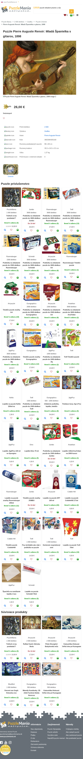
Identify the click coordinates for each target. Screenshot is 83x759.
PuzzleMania (11, 209)
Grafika (29, 22)
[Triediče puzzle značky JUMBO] (25, 512)
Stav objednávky (37, 729)
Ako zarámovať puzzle (74, 735)
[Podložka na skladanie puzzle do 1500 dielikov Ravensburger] (5, 277)
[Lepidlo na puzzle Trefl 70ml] (65, 559)
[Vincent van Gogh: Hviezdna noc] (5, 705)
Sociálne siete (52, 735)
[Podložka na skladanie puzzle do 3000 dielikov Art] (45, 277)
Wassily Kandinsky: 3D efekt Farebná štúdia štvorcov (31, 693)
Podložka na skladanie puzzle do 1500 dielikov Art (51, 312)
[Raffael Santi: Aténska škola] (25, 658)
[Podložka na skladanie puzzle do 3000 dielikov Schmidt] (25, 277)
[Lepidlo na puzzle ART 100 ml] (45, 512)
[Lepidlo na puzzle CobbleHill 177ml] (65, 512)
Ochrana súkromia (37, 747)
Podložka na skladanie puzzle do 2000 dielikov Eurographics (31, 312)
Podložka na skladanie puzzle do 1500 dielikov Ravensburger (11, 265)
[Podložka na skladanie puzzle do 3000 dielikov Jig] (5, 372)
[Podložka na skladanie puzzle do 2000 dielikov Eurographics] (25, 325)
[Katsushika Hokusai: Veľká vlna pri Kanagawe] (65, 658)
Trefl (71, 209)
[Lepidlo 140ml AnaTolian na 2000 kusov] (65, 465)
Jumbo (31, 209)
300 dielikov (31, 687)
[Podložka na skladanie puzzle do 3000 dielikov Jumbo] (25, 230)
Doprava (34, 732)
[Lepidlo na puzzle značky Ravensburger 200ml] (5, 513)
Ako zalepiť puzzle (72, 732)
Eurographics (31, 303)
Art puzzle (51, 256)
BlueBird (11, 684)
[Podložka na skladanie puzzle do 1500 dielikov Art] (45, 325)
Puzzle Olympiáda (54, 729)
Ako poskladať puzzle (73, 738)
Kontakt (33, 750)
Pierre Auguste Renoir (52, 135)
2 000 (46, 127)
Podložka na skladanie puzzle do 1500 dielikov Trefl (31, 406)
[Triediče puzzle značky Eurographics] (25, 371)
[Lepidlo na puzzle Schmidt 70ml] (25, 606)
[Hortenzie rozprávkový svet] (45, 559)
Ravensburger (51, 209)
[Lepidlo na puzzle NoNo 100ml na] (5, 418)
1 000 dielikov (11, 212)
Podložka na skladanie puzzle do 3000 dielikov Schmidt (31, 265)
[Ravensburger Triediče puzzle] (65, 277)
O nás (33, 738)
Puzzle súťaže (52, 732)
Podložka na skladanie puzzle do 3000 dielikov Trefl (71, 218)
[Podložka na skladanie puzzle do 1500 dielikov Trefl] (25, 419)
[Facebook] (1, 743)
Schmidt (31, 256)
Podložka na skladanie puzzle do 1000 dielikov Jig (51, 359)
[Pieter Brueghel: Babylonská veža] (45, 658)
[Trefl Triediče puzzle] (65, 371)
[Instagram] (10, 743)
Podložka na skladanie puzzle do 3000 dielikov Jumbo (31, 218)
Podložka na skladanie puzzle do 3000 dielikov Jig (11, 359)
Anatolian (71, 303)
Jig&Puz (11, 350)
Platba (33, 735)
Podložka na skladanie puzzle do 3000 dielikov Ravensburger (51, 218)
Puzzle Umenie (41, 22)
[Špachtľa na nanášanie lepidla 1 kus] (5, 606)
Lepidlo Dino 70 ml (31, 451)
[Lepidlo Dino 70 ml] (25, 465)
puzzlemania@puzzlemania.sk (11, 734)
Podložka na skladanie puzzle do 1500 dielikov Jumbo (51, 453)
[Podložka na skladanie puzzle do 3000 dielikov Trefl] (65, 230)
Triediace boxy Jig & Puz (71, 404)
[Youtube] (5, 743)
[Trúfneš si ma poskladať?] (5, 230)
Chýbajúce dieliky (72, 729)
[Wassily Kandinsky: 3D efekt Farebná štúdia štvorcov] (25, 705)
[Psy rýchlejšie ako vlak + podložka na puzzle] (25, 559)
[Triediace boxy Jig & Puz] (65, 418)
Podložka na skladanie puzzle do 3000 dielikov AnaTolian (71, 312)
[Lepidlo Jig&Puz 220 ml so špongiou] (5, 465)
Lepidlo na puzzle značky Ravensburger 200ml (11, 500)
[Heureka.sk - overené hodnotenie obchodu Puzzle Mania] (5, 755)
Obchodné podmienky (38, 744)
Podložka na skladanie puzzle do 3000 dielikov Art (51, 265)
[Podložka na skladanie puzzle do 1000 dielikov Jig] (45, 372)
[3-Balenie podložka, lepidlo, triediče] (45, 418)
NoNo (11, 398)
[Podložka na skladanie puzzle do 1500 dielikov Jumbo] (45, 466)
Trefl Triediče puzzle (71, 357)
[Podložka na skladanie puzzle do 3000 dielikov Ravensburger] (45, 230)
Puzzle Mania (6, 22)
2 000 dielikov (19, 22)
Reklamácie (35, 741)
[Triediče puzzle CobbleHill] (5, 559)
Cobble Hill (72, 492)
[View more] (31, 199)
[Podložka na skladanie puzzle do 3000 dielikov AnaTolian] (65, 325)
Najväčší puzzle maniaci (56, 738)
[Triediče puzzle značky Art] (5, 324)
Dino (31, 445)
